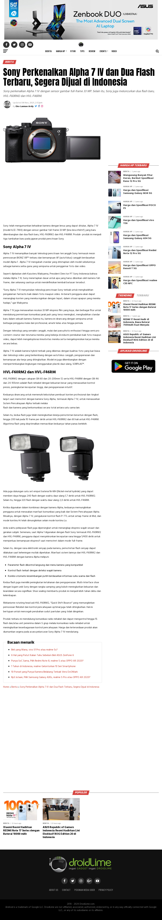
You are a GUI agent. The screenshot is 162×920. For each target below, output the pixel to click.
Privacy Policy (106, 890)
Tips (82, 51)
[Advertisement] (52, 197)
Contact (66, 890)
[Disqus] (52, 738)
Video (114, 51)
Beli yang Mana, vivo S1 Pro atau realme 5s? (34, 650)
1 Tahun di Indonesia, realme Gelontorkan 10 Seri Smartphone (43, 666)
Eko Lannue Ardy (24, 106)
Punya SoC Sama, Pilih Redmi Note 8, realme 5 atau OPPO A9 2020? (47, 661)
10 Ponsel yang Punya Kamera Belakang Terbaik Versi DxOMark (44, 672)
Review (92, 51)
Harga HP (60, 51)
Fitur (73, 51)
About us (53, 890)
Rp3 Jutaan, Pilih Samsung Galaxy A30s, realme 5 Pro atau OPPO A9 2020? (50, 677)
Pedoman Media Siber (84, 890)
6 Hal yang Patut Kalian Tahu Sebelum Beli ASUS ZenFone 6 (42, 655)
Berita (48, 51)
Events (103, 51)
